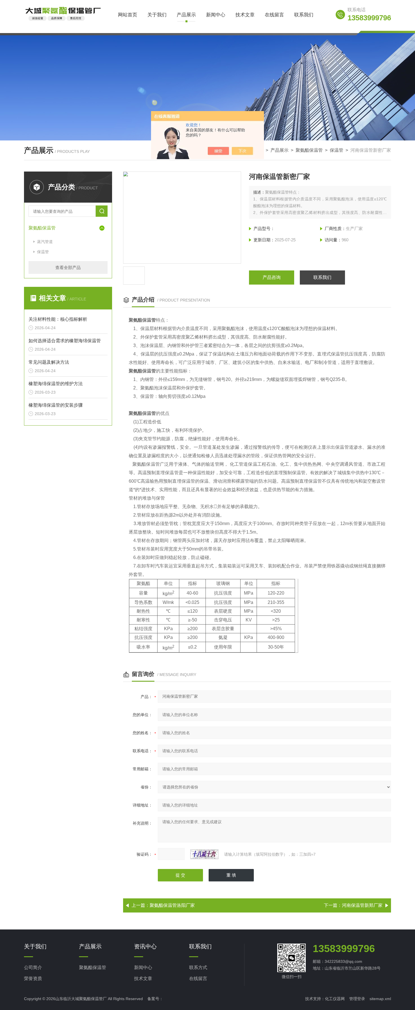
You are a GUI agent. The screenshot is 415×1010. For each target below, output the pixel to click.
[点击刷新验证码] (204, 854)
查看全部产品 (68, 267)
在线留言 (274, 15)
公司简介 (33, 967)
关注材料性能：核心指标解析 (58, 319)
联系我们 (303, 15)
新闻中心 (215, 15)
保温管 (336, 150)
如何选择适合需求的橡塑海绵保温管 (65, 340)
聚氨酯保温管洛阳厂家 (172, 905)
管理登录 (357, 998)
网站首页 (127, 15)
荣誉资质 (33, 978)
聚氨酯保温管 (309, 150)
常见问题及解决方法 (49, 362)
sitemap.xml (380, 998)
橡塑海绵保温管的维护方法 (56, 383)
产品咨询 (272, 277)
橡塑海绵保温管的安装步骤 (56, 405)
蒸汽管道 (45, 241)
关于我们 (157, 15)
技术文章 (245, 15)
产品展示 (186, 15)
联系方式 (198, 967)
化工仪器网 (335, 998)
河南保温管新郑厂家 (362, 905)
